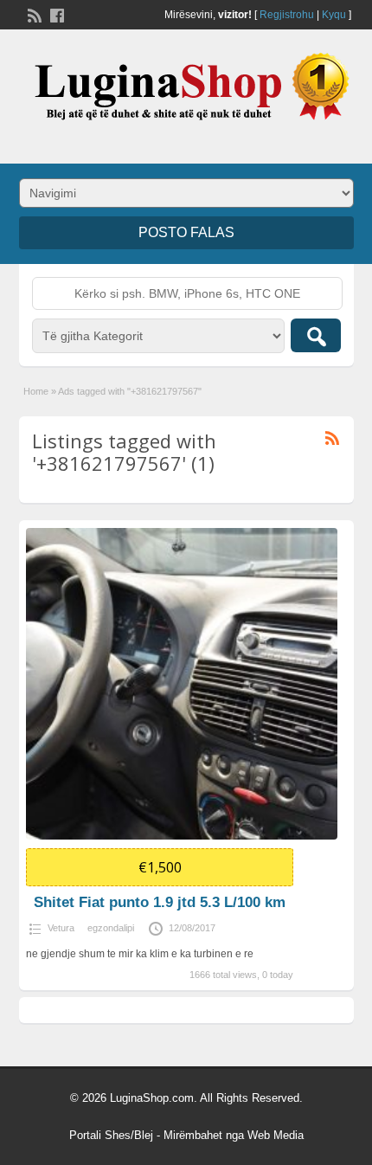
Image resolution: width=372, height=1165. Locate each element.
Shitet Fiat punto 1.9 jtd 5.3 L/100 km (159, 902)
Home (35, 391)
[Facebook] (55, 14)
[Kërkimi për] (315, 335)
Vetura (61, 928)
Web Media (275, 1135)
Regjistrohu (287, 15)
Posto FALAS (186, 232)
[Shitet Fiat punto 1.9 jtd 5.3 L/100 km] (181, 684)
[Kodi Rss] (33, 14)
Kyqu (334, 15)
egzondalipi (110, 928)
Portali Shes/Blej (111, 1135)
